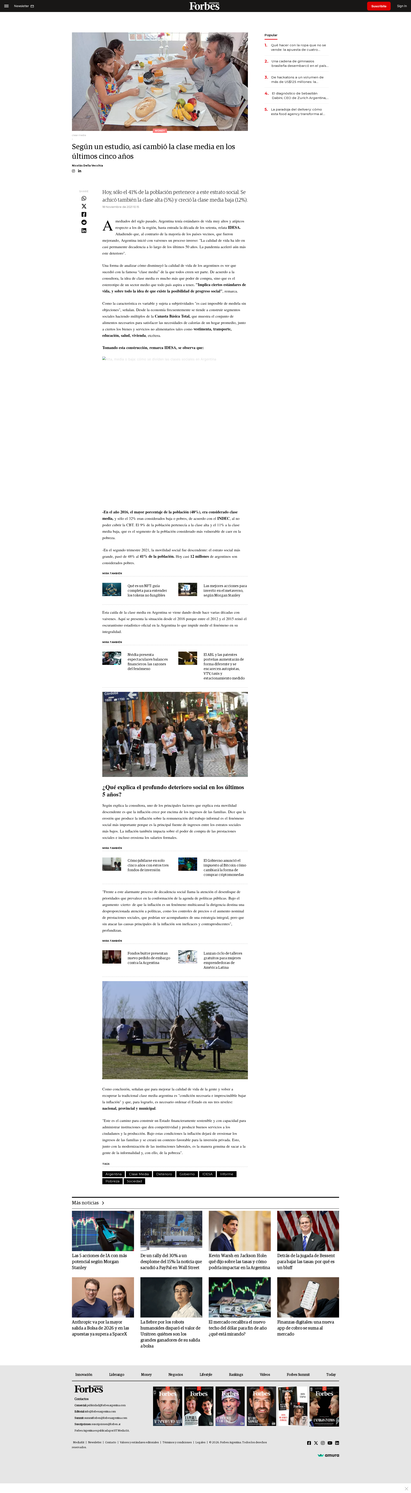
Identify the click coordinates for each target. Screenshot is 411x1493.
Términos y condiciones (177, 1442)
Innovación (83, 1374)
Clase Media (139, 1174)
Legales (200, 1442)
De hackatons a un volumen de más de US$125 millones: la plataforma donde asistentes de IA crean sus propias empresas (298, 79)
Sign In (402, 6)
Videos (265, 1374)
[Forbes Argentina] (205, 6)
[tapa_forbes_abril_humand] (198, 1406)
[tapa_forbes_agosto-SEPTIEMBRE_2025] (323, 1406)
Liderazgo (116, 1374)
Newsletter (94, 1442)
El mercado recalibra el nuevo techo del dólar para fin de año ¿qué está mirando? (238, 1328)
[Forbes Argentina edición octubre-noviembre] (292, 1406)
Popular (271, 35)
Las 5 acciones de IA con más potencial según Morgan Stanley (99, 1262)
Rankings (236, 1374)
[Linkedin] (84, 231)
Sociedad (134, 1181)
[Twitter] (84, 206)
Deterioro (164, 1174)
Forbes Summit (298, 1374)
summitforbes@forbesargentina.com (105, 1418)
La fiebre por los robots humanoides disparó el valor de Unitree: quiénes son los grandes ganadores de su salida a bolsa (170, 1334)
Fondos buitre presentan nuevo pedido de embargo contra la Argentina (149, 958)
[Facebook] (84, 215)
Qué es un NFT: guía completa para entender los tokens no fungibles (147, 590)
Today (331, 1374)
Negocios (175, 1374)
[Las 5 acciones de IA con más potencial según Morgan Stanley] (103, 1231)
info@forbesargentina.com (100, 1411)
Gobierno (187, 1174)
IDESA (207, 1174)
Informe (226, 1174)
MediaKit (78, 1442)
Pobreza (112, 1181)
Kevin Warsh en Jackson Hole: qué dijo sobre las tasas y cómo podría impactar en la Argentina (239, 1262)
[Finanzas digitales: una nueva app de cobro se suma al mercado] (308, 1297)
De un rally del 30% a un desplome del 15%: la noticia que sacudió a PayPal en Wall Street (171, 1262)
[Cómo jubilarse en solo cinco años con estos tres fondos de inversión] (111, 864)
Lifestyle (206, 1374)
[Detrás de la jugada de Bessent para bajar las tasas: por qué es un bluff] (308, 1231)
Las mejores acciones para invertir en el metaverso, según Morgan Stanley (225, 590)
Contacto (110, 1442)
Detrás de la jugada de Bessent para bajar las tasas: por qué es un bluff (306, 1262)
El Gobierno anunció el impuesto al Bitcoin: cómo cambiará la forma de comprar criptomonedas (225, 868)
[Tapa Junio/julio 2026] (167, 1406)
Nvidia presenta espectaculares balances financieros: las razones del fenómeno (148, 662)
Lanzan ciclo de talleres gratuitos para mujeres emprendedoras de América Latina (223, 961)
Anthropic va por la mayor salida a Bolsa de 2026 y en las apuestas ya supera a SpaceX (100, 1328)
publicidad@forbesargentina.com (106, 1405)
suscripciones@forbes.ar (106, 1424)
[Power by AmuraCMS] (328, 1455)
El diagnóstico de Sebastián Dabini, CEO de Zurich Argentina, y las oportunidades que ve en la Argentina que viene (300, 95)
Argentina (114, 1174)
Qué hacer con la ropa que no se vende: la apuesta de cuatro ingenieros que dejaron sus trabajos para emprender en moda (298, 47)
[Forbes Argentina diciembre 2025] (261, 1406)
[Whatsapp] (84, 199)
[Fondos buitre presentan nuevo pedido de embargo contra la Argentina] (111, 957)
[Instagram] (323, 1443)
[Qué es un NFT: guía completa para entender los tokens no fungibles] (111, 589)
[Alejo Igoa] (230, 1406)
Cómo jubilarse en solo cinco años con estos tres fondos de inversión (148, 865)
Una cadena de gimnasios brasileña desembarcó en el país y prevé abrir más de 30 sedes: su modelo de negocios (300, 63)
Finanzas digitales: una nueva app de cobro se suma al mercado (305, 1328)
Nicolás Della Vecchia (87, 165)
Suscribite (378, 6)
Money (146, 1374)
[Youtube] (330, 1443)
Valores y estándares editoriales (139, 1442)
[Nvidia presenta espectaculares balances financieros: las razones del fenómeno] (111, 658)
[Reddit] (84, 223)
